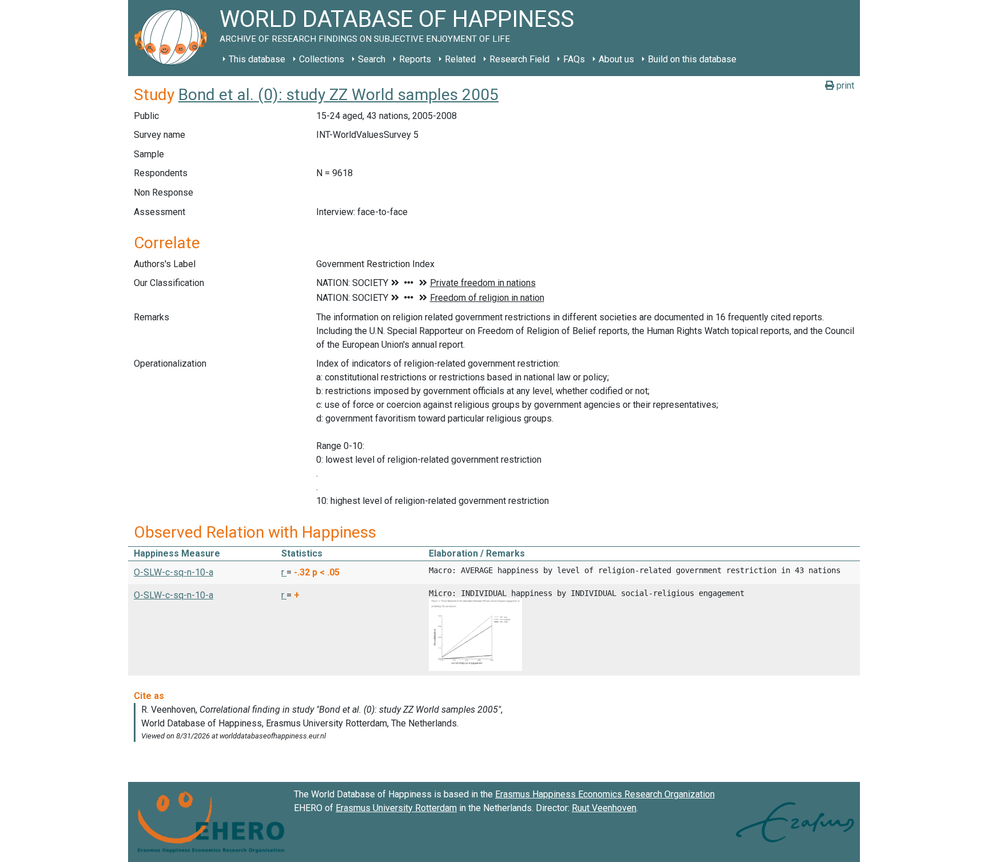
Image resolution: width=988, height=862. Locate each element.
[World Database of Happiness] (174, 38)
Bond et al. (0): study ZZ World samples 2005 (338, 94)
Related (460, 59)
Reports (415, 59)
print (844, 85)
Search (371, 59)
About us (616, 59)
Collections (321, 59)
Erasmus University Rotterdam (396, 808)
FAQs (574, 59)
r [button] (283, 572)
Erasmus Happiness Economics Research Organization (605, 794)
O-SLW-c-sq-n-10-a (173, 572)
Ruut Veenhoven (604, 808)
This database (257, 59)
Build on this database (692, 59)
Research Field (519, 59)
